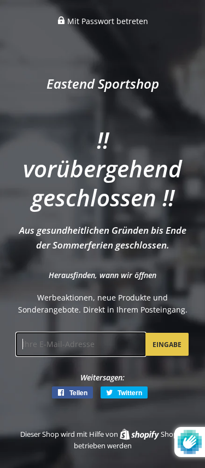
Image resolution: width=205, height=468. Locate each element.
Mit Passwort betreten (106, 21)
